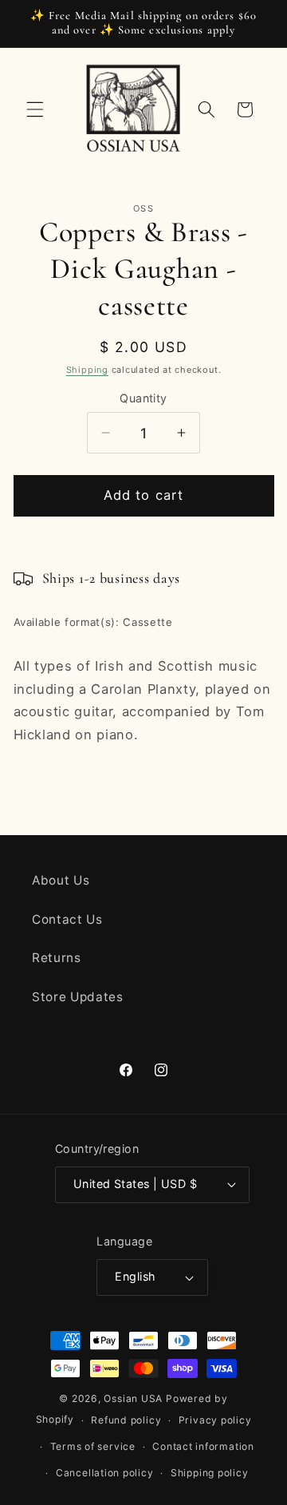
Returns (56, 957)
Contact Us (67, 919)
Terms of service (93, 1446)
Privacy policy (215, 1420)
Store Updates (78, 996)
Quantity (143, 398)
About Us (60, 880)
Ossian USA (133, 1398)
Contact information (203, 1446)
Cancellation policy (105, 1473)
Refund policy (126, 1420)
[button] (35, 109)
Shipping (87, 369)
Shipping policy (210, 1473)
